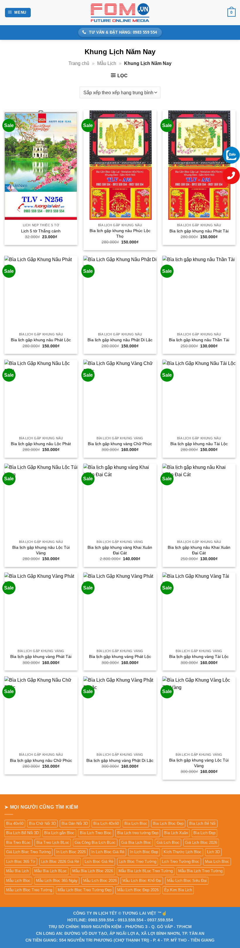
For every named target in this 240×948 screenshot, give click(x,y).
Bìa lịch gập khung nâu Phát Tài (199, 231)
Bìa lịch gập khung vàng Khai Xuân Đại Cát (120, 550)
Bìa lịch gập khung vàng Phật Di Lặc (119, 760)
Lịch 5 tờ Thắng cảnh (41, 231)
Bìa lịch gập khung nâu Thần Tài (199, 339)
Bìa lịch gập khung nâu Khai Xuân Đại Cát (199, 550)
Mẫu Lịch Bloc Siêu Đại (187, 880)
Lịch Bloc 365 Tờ (20, 861)
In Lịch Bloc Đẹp (144, 852)
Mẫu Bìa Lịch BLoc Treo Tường (146, 871)
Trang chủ (78, 63)
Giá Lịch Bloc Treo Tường (28, 852)
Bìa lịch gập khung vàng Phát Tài (40, 656)
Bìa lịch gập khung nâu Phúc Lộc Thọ (120, 233)
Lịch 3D (213, 852)
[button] (18, 13)
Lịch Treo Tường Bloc (180, 861)
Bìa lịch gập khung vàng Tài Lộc (199, 656)
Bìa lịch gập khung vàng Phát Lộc (120, 656)
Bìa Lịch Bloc (135, 823)
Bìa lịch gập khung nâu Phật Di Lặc (120, 339)
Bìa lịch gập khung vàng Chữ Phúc (120, 443)
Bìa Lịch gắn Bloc (59, 833)
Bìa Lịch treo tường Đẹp (137, 833)
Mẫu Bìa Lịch (17, 871)
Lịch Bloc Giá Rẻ (99, 861)
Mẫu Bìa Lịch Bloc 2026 (92, 871)
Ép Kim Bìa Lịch (178, 890)
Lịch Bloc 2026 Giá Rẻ (60, 861)
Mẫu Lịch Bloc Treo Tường (29, 890)
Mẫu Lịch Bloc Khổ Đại (141, 880)
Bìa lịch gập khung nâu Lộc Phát (41, 443)
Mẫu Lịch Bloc (18, 880)
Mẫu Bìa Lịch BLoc (50, 871)
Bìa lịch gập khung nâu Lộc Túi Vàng (41, 550)
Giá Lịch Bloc (168, 842)
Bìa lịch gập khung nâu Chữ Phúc (41, 760)
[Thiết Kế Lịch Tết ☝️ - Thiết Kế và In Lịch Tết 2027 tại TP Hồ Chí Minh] (120, 12)
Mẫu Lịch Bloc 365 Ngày (57, 880)
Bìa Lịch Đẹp (204, 833)
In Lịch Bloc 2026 (71, 852)
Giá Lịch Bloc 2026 (201, 842)
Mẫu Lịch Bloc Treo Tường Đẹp (85, 890)
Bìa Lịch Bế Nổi (202, 823)
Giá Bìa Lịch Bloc (136, 842)
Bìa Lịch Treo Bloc (96, 833)
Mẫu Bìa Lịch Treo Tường (200, 871)
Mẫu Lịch (106, 63)
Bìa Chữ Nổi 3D (42, 823)
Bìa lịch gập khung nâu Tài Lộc (199, 443)
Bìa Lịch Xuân (176, 833)
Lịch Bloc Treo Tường (137, 861)
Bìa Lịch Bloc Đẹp (168, 823)
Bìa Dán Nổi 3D (74, 823)
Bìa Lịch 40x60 (106, 823)
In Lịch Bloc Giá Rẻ (107, 852)
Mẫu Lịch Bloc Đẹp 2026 (138, 890)
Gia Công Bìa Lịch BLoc (95, 842)
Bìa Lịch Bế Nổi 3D (22, 833)
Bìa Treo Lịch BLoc (52, 842)
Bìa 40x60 (14, 823)
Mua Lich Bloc (217, 861)
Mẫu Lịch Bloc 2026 (100, 880)
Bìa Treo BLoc (18, 842)
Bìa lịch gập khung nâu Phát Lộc (41, 339)
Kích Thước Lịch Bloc (182, 852)
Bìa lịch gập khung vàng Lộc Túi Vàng (199, 763)
